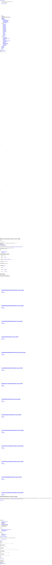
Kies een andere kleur (3, 245)
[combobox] (3, 51)
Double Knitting (13, 246)
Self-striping (16, 246)
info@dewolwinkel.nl (15, 498)
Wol (22, 246)
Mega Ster (8, 246)
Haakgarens (3, 18)
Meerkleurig (5, 269)
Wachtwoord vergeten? (3, 563)
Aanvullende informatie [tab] (4, 251)
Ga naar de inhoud (2, 0)
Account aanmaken (2, 558)
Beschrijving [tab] (3, 252)
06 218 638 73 (2, 498)
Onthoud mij (2, 561)
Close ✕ (1, 540)
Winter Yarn (20, 246)
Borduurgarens (3, 19)
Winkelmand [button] (3, 292)
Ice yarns (5, 257)
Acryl (4, 265)
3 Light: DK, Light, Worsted (7, 259)
